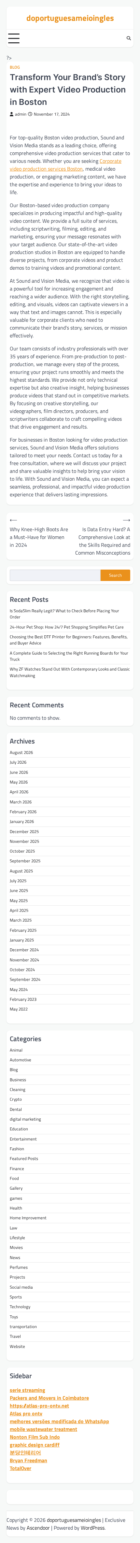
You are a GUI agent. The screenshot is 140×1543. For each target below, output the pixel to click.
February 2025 (23, 930)
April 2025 (19, 910)
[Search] (128, 38)
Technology (20, 1306)
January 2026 (22, 821)
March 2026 (21, 802)
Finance (17, 1168)
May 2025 (19, 900)
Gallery (16, 1188)
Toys (14, 1316)
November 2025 (24, 841)
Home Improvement (28, 1217)
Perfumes (19, 1267)
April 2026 (19, 791)
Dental (16, 1109)
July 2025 (18, 880)
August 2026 (21, 752)
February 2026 (23, 811)
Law (13, 1227)
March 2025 (21, 920)
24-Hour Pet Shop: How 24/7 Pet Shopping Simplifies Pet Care (67, 627)
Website (17, 1346)
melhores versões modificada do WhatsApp (59, 1421)
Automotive (20, 1059)
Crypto (16, 1099)
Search (115, 575)
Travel (15, 1336)
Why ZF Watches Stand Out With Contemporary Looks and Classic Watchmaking (70, 672)
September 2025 (25, 860)
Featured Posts (24, 1158)
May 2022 (19, 1009)
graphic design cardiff (35, 1445)
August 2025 (21, 871)
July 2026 (18, 762)
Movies (16, 1247)
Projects (17, 1277)
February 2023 (23, 999)
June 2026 (19, 772)
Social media (21, 1287)
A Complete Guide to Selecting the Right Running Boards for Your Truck (69, 656)
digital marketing (25, 1119)
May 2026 (19, 782)
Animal (16, 1050)
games (16, 1198)
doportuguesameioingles (70, 17)
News (15, 1257)
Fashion (17, 1148)
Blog (15, 67)
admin (20, 114)
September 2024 (25, 979)
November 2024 (24, 959)
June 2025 (19, 890)
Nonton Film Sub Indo (35, 1437)
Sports (16, 1297)
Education (19, 1128)
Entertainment (23, 1139)
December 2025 (24, 831)
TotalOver (20, 1468)
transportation (23, 1326)
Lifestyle (17, 1237)
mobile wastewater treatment (43, 1429)
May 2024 (19, 989)
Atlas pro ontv (26, 1413)
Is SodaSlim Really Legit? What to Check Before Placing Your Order (64, 613)
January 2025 (22, 940)
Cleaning (17, 1089)
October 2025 (22, 851)
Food (14, 1178)
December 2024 (24, 949)
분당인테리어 (25, 1452)
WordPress (93, 1528)
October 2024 (22, 969)
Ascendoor (38, 1528)
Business (18, 1079)
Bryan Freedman (28, 1460)
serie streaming (27, 1390)
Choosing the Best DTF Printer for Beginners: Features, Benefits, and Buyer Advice (69, 639)
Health (16, 1208)
